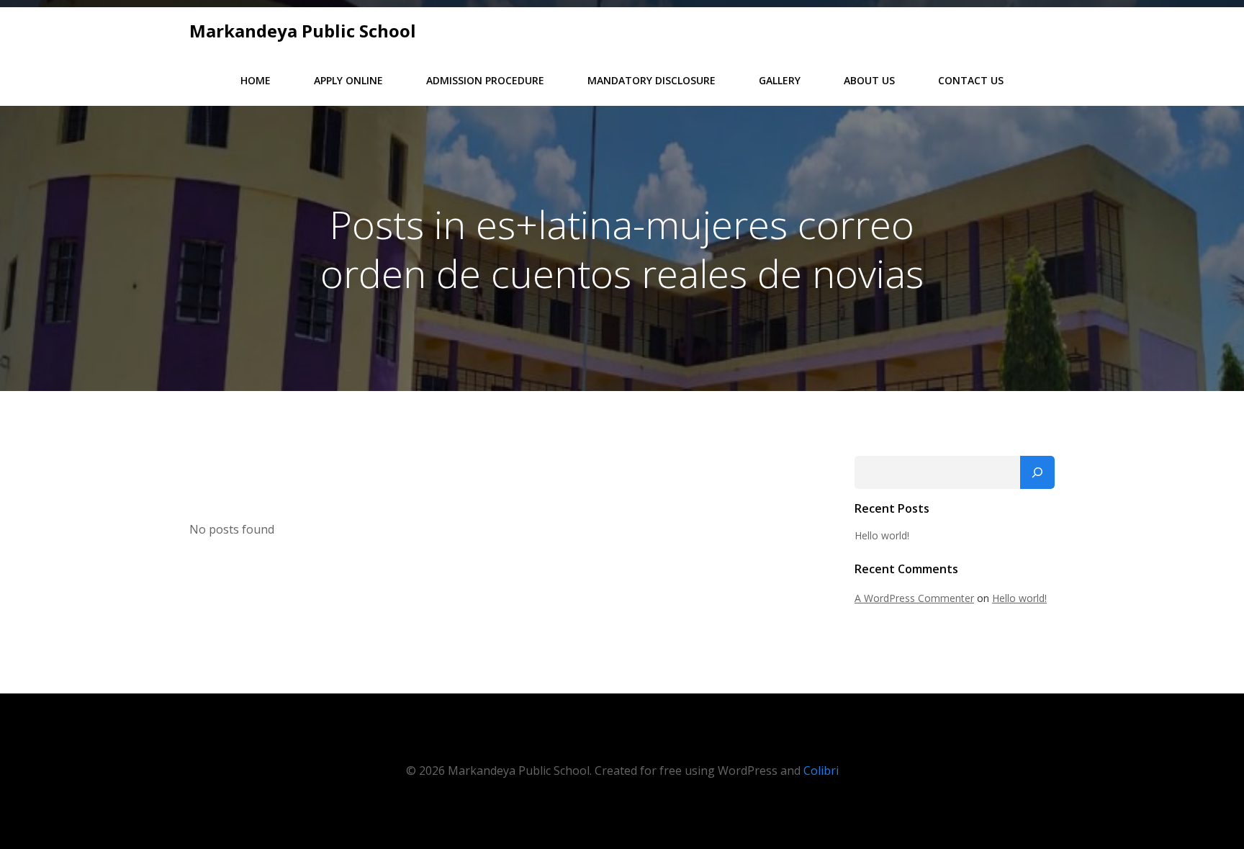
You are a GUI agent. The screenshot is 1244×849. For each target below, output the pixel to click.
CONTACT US (971, 80)
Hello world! (882, 535)
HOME (255, 80)
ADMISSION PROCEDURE (485, 80)
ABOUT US (869, 80)
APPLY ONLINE (348, 80)
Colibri (821, 770)
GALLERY (780, 80)
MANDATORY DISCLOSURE (651, 80)
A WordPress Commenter (914, 598)
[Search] (1037, 472)
